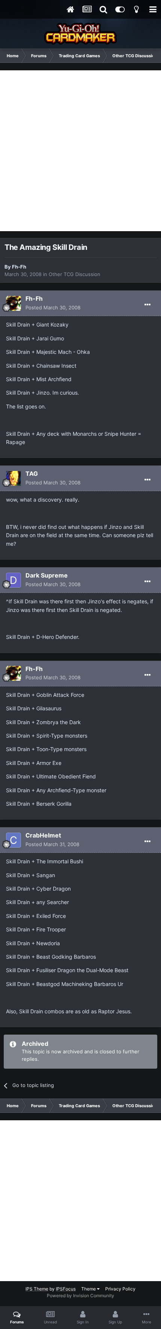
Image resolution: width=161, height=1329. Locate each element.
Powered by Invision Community (80, 1295)
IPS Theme (36, 1289)
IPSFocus (66, 1289)
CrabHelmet (43, 835)
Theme (89, 1289)
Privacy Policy (120, 1289)
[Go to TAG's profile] (13, 478)
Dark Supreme (46, 575)
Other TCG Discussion (74, 274)
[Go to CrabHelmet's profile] (13, 840)
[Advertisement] (80, 150)
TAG (31, 473)
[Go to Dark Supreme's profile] (13, 580)
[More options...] (147, 304)
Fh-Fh (19, 267)
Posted (52, 307)
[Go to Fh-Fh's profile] (13, 303)
